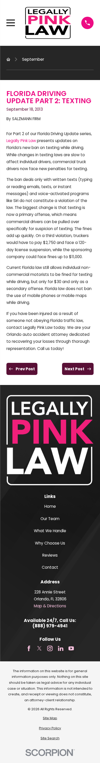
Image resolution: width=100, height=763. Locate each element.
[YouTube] (71, 648)
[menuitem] (50, 718)
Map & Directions (50, 606)
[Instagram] (50, 648)
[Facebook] (29, 648)
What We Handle (50, 530)
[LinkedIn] (60, 648)
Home (50, 506)
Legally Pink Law (21, 140)
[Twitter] (39, 648)
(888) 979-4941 (50, 626)
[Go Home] (8, 59)
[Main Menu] (10, 23)
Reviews (50, 555)
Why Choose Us (50, 543)
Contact (50, 567)
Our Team (50, 518)
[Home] (48, 23)
